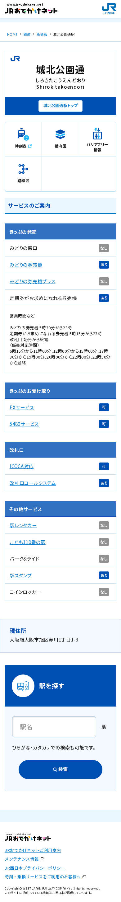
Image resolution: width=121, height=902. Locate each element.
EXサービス (22, 407)
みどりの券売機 (26, 264)
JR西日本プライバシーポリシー (35, 868)
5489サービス (24, 423)
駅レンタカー (23, 525)
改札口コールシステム (33, 483)
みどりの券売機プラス (33, 281)
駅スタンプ (21, 575)
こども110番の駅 (28, 542)
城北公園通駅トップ (60, 105)
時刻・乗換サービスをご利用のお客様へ (43, 877)
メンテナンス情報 (21, 859)
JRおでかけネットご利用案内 (33, 850)
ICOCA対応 (22, 466)
